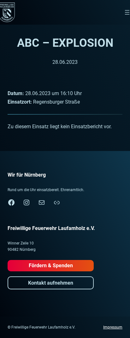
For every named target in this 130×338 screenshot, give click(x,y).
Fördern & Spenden (51, 266)
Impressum (112, 327)
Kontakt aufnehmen (50, 283)
